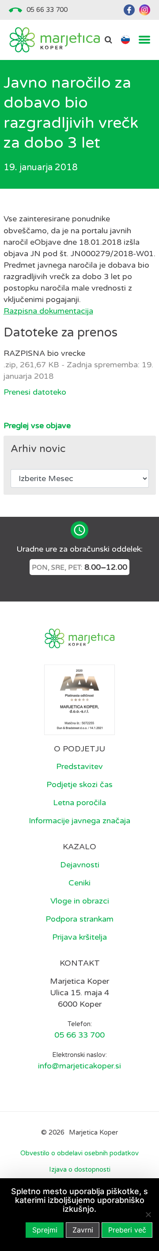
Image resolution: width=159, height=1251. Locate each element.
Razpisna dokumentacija (48, 311)
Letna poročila (79, 802)
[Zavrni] (148, 1214)
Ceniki (79, 883)
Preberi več (127, 1229)
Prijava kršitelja (79, 937)
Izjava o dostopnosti (79, 1169)
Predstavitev (79, 766)
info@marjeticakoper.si (79, 1066)
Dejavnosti (79, 865)
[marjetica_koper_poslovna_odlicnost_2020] (79, 699)
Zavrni (82, 1229)
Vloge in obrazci (79, 901)
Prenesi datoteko (35, 392)
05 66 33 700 (47, 10)
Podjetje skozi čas (79, 784)
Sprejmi (44, 1229)
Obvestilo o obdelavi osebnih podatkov (79, 1153)
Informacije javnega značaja (79, 820)
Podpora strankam (79, 919)
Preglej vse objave (37, 425)
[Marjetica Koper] (54, 40)
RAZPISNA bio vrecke (44, 353)
